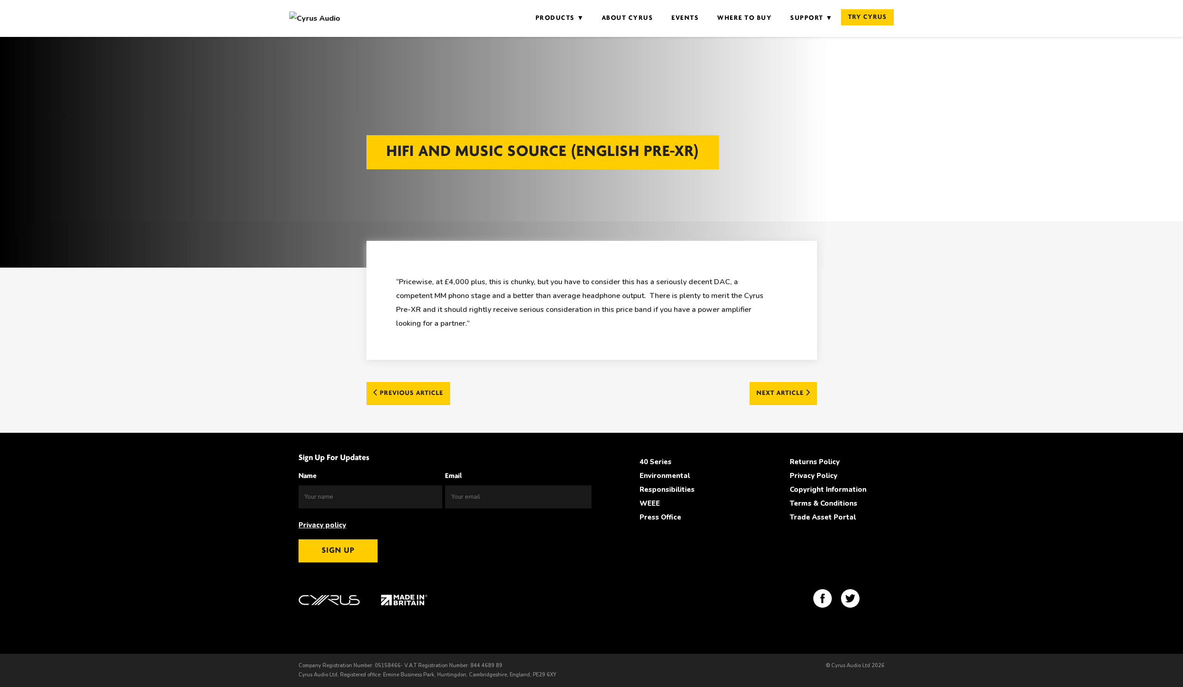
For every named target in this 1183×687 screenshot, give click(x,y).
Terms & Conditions (823, 503)
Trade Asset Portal (823, 517)
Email (453, 476)
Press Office (660, 517)
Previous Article (410, 393)
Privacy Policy (813, 475)
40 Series (655, 461)
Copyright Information (828, 489)
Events (685, 18)
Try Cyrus (867, 17)
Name (308, 476)
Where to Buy (744, 18)
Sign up (338, 551)
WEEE (650, 503)
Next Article (780, 393)
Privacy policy (322, 525)
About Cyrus (627, 18)
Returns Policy (815, 461)
